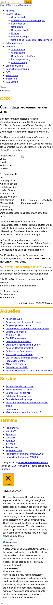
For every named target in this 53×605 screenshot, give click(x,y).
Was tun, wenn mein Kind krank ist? (23, 412)
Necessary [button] (8, 539)
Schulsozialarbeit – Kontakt (19, 389)
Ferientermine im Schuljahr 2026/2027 (25, 453)
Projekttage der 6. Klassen (19, 325)
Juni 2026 (11, 440)
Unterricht (10, 46)
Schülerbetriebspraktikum (18, 396)
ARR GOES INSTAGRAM (18, 341)
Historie (15, 33)
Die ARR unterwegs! (16, 338)
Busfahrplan (12, 409)
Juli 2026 (10, 444)
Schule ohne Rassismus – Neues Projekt (31, 39)
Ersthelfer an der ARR (17, 367)
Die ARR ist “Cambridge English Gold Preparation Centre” (25, 359)
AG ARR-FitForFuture (16, 364)
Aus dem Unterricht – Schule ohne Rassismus (29, 370)
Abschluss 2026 (14, 318)
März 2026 (11, 431)
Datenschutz (12, 81)
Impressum (11, 78)
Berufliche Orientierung (17, 68)
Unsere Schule (13, 13)
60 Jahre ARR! (13, 335)
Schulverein (12, 75)
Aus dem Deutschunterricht (19, 347)
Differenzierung (19, 62)
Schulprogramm (14, 43)
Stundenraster (18, 49)
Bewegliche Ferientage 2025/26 (22, 457)
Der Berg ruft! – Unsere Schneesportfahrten (27, 328)
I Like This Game (18, 465)
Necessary (11, 542)
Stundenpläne (18, 52)
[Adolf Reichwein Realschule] (15, 5)
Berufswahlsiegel (20, 36)
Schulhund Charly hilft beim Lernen (23, 344)
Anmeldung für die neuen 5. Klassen (24, 322)
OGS (8, 72)
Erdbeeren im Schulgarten (19, 351)
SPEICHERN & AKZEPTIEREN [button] (19, 597)
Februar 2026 (12, 427)
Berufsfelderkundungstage (19, 399)
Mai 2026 (10, 437)
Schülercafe (17, 26)
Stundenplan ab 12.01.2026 (19, 386)
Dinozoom (5, 468)
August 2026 (12, 447)
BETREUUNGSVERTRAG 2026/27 (23, 267)
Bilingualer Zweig (20, 30)
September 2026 (14, 450)
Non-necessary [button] (10, 568)
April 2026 (11, 434)
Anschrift (10, 10)
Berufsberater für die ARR (19, 392)
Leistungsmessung (20, 59)
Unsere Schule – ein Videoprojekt (28, 20)
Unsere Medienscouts (17, 331)
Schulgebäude (18, 17)
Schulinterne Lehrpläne (23, 56)
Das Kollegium (18, 23)
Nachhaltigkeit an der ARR (19, 354)
